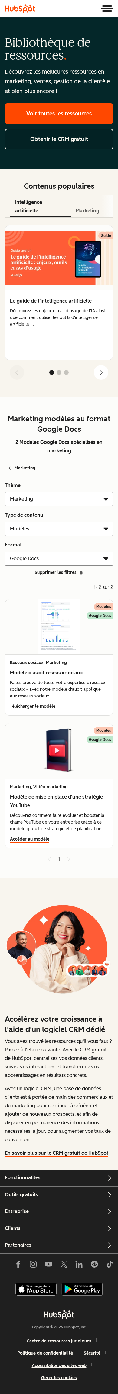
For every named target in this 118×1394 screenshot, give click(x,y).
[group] (59, 292)
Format (13, 545)
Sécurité (92, 1353)
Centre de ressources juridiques (59, 1341)
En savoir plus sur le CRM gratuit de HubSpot (56, 1153)
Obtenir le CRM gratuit (59, 139)
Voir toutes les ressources (59, 113)
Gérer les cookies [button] (59, 1377)
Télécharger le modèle (32, 706)
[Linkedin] (79, 1265)
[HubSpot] (20, 8)
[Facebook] (18, 1265)
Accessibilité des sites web (59, 1365)
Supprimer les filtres (56, 572)
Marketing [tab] (87, 211)
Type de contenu (24, 515)
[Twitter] (64, 1265)
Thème (13, 485)
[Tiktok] (109, 1265)
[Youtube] (48, 1265)
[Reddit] (94, 1265)
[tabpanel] (59, 305)
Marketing (25, 468)
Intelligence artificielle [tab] (28, 206)
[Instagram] (33, 1265)
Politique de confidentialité (45, 1353)
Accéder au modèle (29, 839)
